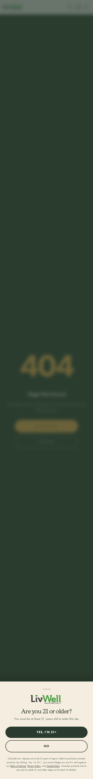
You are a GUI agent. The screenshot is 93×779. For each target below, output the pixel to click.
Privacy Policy (34, 766)
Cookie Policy (53, 766)
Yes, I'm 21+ (46, 732)
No (46, 746)
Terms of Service (18, 766)
